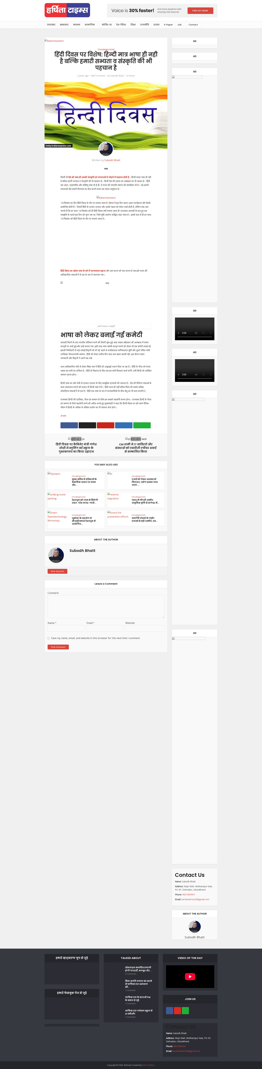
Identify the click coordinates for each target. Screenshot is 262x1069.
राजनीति (144, 24)
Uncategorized (106, 49)
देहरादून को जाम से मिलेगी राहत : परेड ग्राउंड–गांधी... (85, 501)
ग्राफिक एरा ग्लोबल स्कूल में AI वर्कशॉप (138, 1012)
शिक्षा (133, 24)
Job (179, 24)
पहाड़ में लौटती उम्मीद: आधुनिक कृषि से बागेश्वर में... (145, 501)
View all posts (57, 571)
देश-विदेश (121, 24)
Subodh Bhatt (117, 75)
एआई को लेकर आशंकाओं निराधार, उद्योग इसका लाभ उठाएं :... (145, 482)
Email (91, 623)
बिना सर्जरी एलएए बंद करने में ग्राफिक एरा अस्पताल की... (138, 984)
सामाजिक (90, 24)
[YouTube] (177, 1010)
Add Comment (98, 75)
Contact (193, 24)
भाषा (64, 415)
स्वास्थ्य (76, 24)
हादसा (156, 24)
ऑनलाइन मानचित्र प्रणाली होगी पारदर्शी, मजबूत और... (138, 969)
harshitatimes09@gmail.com (195, 899)
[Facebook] (169, 1010)
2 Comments (130, 974)
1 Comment (130, 990)
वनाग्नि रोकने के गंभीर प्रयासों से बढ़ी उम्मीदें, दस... (145, 520)
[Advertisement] (105, 246)
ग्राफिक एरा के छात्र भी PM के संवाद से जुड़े (137, 999)
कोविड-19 (107, 24)
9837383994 (188, 894)
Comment (53, 593)
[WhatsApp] (185, 1010)
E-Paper (168, 24)
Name (52, 623)
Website (130, 623)
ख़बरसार (64, 24)
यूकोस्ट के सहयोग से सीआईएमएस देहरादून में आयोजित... (84, 521)
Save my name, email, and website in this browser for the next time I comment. (95, 638)
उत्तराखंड (51, 24)
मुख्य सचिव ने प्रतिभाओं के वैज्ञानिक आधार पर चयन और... (84, 482)
